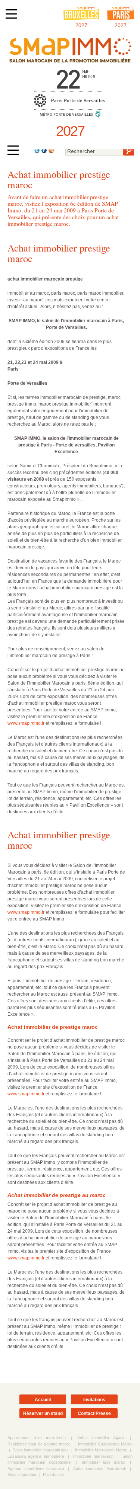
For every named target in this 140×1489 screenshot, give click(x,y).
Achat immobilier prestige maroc (58, 253)
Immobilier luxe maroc (103, 1462)
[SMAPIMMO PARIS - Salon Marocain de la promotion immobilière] (70, 63)
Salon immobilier (22, 1474)
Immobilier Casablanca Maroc (105, 1444)
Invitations (94, 1399)
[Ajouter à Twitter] (36, 152)
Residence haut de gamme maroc (39, 1444)
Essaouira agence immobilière (35, 1456)
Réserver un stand (43, 1413)
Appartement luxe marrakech (36, 1437)
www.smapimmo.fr (25, 723)
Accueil (43, 1399)
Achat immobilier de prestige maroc (52, 1027)
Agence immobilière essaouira (35, 1468)
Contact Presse (94, 1413)
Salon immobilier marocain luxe (41, 1450)
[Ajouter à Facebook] (43, 152)
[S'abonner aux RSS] (50, 152)
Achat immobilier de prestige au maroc (56, 1195)
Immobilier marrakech (93, 1456)
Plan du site (53, 1474)
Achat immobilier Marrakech (99, 1468)
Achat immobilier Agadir (101, 1437)
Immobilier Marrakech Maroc (101, 1450)
